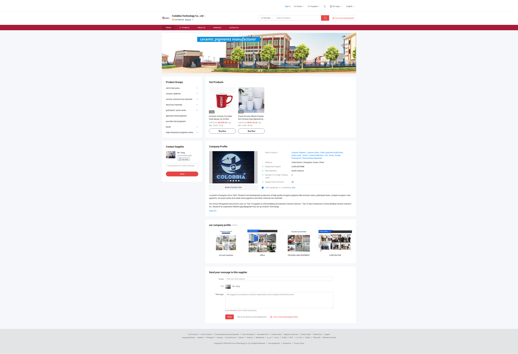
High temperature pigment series (179, 132)
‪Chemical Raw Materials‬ (312, 158)
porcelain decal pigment (176, 121)
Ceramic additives (173, 93)
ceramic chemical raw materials (179, 99)
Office (262, 255)
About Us (201, 27)
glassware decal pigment (176, 115)
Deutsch (250, 337)
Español (200, 337)
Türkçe (307, 337)
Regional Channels (291, 334)
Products (186, 27)
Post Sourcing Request (344, 18)
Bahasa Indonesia (329, 337)
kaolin (168, 127)
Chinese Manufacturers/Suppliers (227, 334)
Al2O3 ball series (173, 88)
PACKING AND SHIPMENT (299, 255)
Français (220, 337)
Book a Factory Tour (233, 187)
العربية (269, 337)
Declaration (287, 343)
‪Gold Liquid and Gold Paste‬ (331, 152)
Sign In (288, 6)
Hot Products (193, 334)
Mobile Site (317, 334)
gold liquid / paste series (176, 110)
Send (229, 317)
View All (212, 210)
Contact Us (234, 27)
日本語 (284, 337)
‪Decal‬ (331, 155)
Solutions (217, 27)
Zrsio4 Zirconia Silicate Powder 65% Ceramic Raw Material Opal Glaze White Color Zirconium (251, 119)
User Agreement (274, 343)
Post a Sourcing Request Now (284, 317)
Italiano (241, 337)
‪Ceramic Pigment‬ (299, 152)
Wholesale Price (263, 334)
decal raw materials (174, 104)
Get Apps (336, 6)
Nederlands (260, 337)
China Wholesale (248, 334)
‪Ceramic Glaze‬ (313, 152)
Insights (327, 334)
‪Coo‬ (326, 155)
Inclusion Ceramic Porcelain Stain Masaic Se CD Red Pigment (220, 119)
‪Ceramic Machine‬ (316, 155)
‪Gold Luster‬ (296, 155)
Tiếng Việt (316, 337)
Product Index (306, 334)
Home (168, 27)
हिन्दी (291, 337)
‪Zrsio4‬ (305, 155)
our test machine (226, 255)
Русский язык (231, 337)
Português (210, 337)
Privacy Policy (299, 343)
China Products (206, 334)
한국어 (276, 337)
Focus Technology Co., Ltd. (241, 343)
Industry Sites (276, 334)
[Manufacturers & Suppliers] (179, 5)
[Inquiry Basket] (325, 6)
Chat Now (184, 159)
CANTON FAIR (335, 255)
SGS (293, 187)
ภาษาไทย (298, 337)
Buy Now (222, 131)
